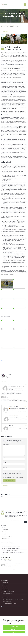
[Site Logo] (4, 4)
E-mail (5, 462)
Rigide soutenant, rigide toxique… (13, 511)
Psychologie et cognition (7, 534)
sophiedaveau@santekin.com (10, 607)
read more (7, 516)
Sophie (8, 377)
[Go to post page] (14, 502)
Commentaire (6, 444)
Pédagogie (4, 532)
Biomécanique (5, 528)
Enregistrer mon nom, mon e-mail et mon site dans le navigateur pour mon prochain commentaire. (13, 473)
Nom (4, 457)
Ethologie (4, 530)
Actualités (4, 526)
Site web (5, 467)
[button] (25, 4)
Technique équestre (6, 536)
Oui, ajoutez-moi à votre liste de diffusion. (13, 477)
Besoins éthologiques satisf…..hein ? (15, 542)
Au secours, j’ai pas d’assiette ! (13, 544)
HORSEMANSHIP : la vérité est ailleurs (12, 563)
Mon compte (4, 591)
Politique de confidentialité (7, 597)
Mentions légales (5, 593)
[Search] (25, 521)
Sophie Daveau (5, 586)
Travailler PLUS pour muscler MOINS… (12, 558)
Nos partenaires (5, 588)
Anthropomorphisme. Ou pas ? (10, 568)
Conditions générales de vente (8, 595)
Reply (26, 406)
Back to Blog (5, 31)
